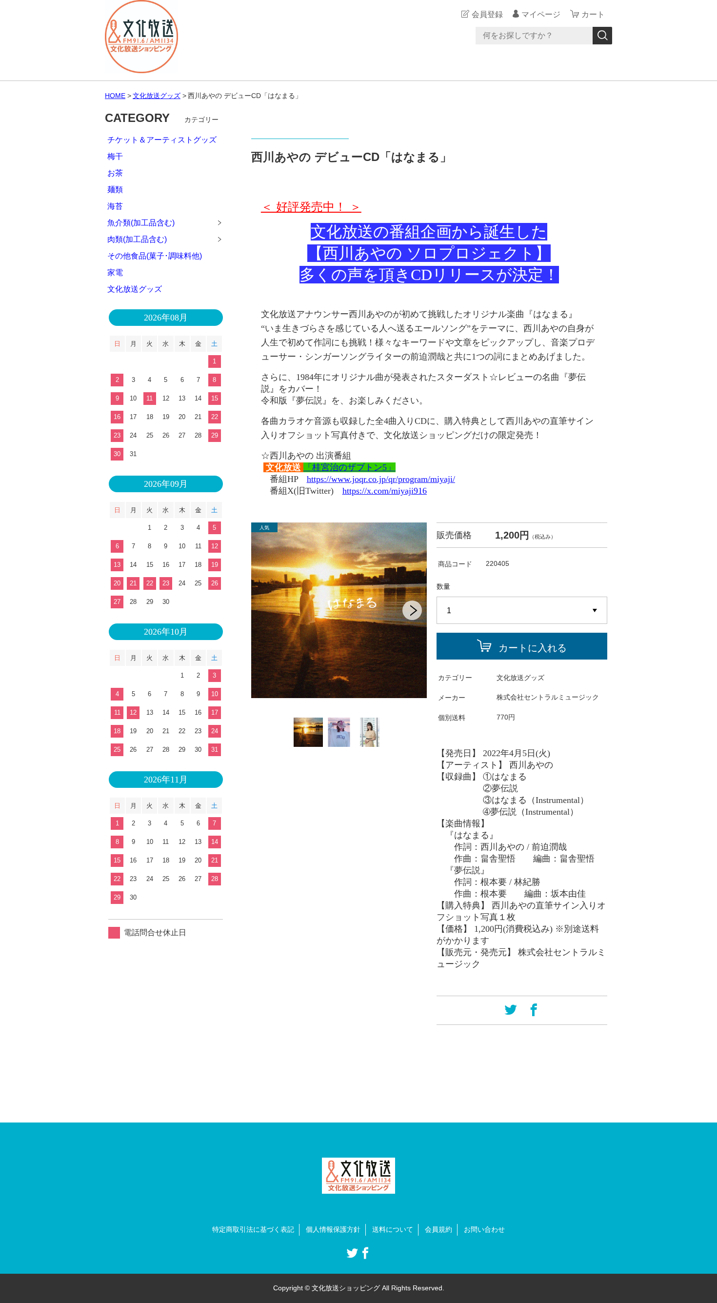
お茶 (115, 173)
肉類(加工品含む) (137, 239)
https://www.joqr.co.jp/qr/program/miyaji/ (381, 479)
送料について (392, 1229)
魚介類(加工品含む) (141, 223)
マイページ (540, 14)
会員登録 (487, 14)
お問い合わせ (484, 1229)
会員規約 (438, 1229)
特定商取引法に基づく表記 (253, 1229)
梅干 (115, 156)
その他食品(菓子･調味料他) (154, 256)
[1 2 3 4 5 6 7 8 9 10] (522, 610)
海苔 (115, 206)
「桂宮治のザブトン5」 (349, 467)
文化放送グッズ (156, 96)
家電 (115, 272)
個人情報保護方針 (333, 1229)
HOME (115, 96)
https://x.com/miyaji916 (384, 491)
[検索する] (602, 35)
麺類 (115, 189)
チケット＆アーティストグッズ (162, 140)
